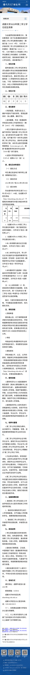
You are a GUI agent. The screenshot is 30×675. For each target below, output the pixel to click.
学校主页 (4, 1)
